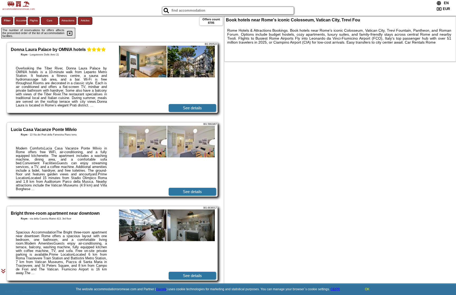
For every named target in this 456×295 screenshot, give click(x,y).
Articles (85, 20)
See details (192, 108)
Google (161, 289)
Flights (34, 20)
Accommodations (21, 20)
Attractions (67, 20)
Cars (49, 20)
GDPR (335, 289)
